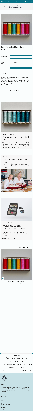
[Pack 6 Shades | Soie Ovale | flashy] (16, 264)
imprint (3, 409)
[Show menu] (2, 6)
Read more (4, 84)
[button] (5, 6)
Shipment (3, 407)
